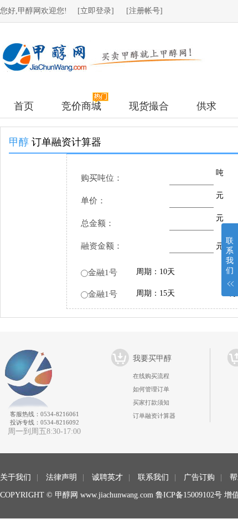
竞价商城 (81, 106)
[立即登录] (95, 11)
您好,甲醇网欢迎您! (33, 11)
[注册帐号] (144, 11)
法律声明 (61, 477)
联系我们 (153, 477)
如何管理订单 (151, 389)
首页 (24, 106)
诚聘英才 (107, 477)
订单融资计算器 (154, 415)
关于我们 (15, 477)
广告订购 (199, 477)
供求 (206, 106)
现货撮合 (149, 106)
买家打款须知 (151, 402)
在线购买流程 (151, 376)
